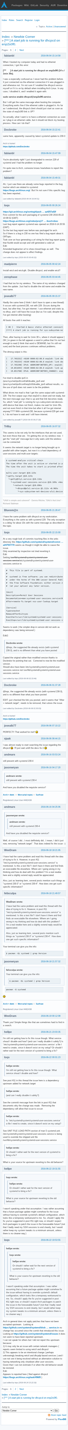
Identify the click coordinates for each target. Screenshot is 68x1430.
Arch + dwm (8, 795)
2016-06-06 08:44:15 (50, 738)
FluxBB (62, 1419)
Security (44, 5)
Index (4, 20)
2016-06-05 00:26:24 (50, 205)
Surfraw (39, 795)
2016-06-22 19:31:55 (50, 1169)
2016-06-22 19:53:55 (50, 1240)
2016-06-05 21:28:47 (50, 510)
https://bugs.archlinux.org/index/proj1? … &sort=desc (30, 221)
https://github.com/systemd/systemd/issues (36, 1334)
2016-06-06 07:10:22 (50, 725)
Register (29, 20)
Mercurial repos (25, 795)
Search (19, 20)
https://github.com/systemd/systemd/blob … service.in (31, 1327)
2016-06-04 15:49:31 (50, 178)
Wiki (26, 5)
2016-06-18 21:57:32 (50, 961)
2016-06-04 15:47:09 (50, 153)
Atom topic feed (58, 1415)
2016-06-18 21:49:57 (50, 893)
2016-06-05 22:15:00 (50, 532)
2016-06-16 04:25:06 (50, 807)
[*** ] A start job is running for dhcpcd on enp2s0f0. (31, 1397)
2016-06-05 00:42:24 (50, 264)
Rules (11, 20)
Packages (17, 5)
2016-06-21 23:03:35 (50, 1032)
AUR (53, 5)
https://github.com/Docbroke (16, 146)
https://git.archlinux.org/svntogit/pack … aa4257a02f (29, 212)
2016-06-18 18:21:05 (50, 850)
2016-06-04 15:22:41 (50, 129)
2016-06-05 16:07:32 (50, 426)
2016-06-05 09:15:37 (50, 296)
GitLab (34, 5)
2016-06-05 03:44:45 (50, 277)
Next (21, 50)
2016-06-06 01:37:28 (50, 685)
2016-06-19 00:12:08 (50, 1016)
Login (37, 20)
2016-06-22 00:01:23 (50, 1057)
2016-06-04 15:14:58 (50, 55)
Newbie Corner (24, 36)
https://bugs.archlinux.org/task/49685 (22, 1377)
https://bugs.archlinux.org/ (16, 190)
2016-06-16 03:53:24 (50, 754)
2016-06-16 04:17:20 (50, 767)
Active (49, 26)
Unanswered (60, 26)
